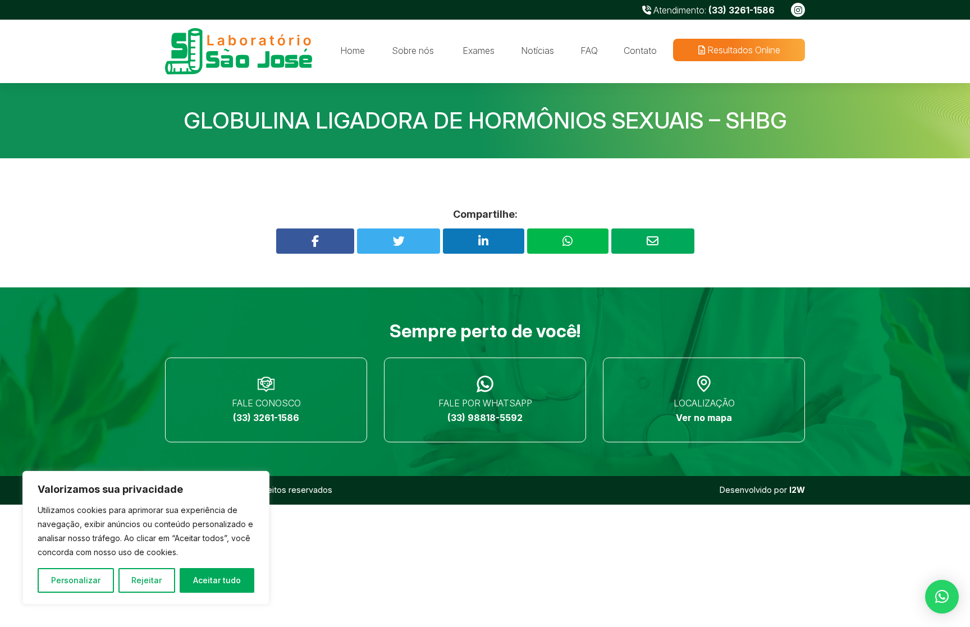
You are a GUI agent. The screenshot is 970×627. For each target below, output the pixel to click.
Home (352, 50)
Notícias (537, 50)
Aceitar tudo (217, 580)
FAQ (589, 50)
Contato (640, 50)
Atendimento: (713, 10)
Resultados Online (742, 50)
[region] (145, 538)
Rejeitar (146, 580)
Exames (479, 50)
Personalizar (75, 580)
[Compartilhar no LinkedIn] (483, 241)
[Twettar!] (398, 241)
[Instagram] (798, 10)
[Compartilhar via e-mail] (652, 241)
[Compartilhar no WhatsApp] (567, 241)
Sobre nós (413, 50)
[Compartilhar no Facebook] (315, 241)
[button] (942, 597)
